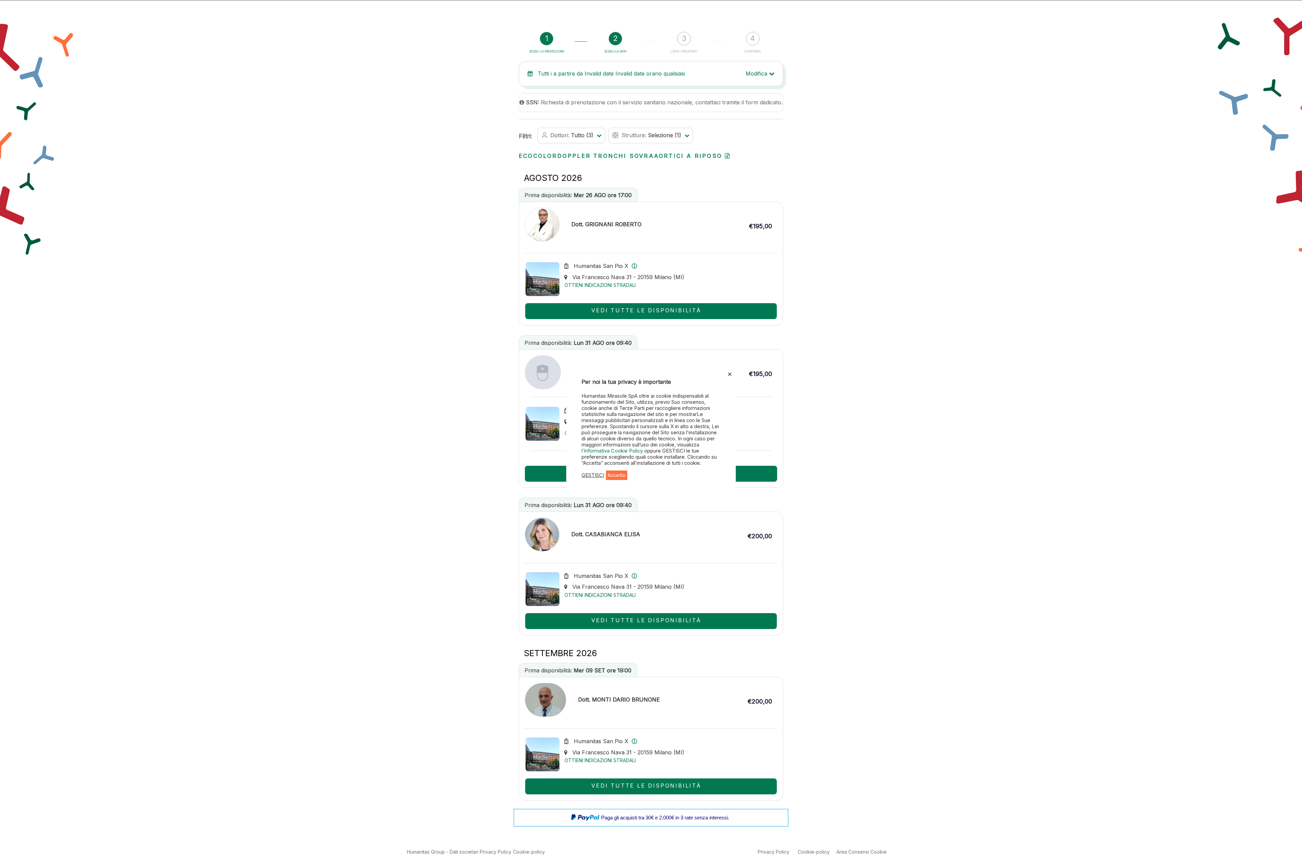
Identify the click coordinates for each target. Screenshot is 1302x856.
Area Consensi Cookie (861, 852)
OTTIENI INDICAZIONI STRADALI (600, 285)
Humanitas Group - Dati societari (443, 852)
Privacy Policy (495, 852)
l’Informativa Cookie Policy (612, 451)
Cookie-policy (529, 852)
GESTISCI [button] (592, 475)
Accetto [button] (617, 475)
